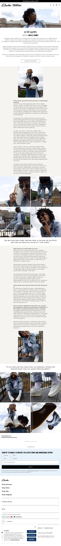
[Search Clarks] (50, 5)
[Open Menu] (59, 5)
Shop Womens (7, 484)
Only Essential (31, 535)
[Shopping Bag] (56, 5)
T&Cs (35, 470)
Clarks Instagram (32, 61)
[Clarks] (11, 5)
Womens (6, 455)
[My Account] (53, 5)
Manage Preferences (31, 539)
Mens (14, 455)
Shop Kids (5, 491)
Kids (5, 458)
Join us (30, 467)
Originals (15, 458)
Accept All (31, 531)
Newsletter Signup (48, 527)
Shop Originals (7, 495)
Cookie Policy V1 (15, 540)
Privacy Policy (31, 470)
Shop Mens (6, 488)
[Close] (35, 527)
